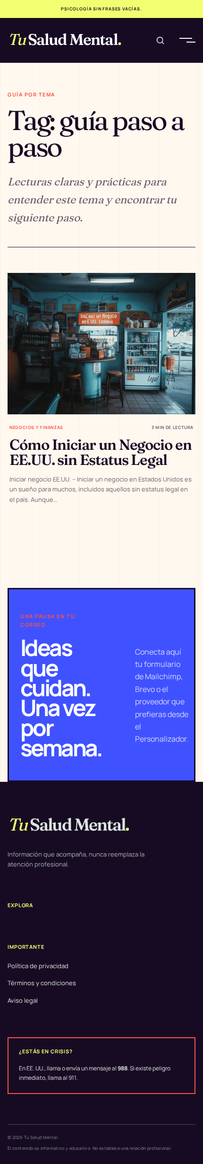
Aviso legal (23, 1000)
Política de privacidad (38, 966)
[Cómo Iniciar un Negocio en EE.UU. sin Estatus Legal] (101, 343)
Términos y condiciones (42, 983)
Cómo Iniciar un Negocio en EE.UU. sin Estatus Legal (100, 452)
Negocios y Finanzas (36, 427)
